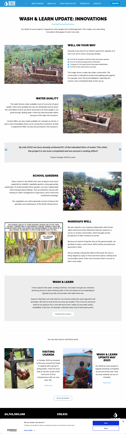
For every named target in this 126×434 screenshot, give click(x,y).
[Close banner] (123, 421)
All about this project (63, 314)
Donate (115, 3)
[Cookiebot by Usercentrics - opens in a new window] (12, 430)
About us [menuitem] (51, 3)
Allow (106, 423)
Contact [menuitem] (97, 3)
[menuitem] (26, 3)
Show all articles (63, 398)
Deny (106, 428)
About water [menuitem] (37, 3)
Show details (28, 430)
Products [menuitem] (84, 3)
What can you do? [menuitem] (68, 3)
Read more (48, 385)
